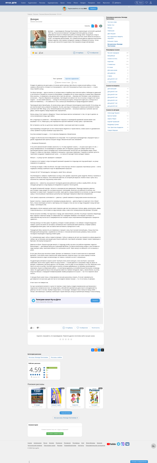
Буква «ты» (111, 25)
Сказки (23, 3)
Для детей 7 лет (112, 103)
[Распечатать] (100, 26)
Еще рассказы (65, 413)
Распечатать (96, 328)
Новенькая (111, 31)
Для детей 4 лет (112, 94)
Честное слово (112, 22)
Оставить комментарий (55, 433)
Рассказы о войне (56, 357)
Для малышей (112, 89)
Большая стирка (113, 41)
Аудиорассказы (53, 3)
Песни (76, 3)
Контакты (81, 445)
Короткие (110, 61)
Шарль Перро (112, 119)
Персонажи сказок (49, 445)
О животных (111, 64)
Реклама (59, 445)
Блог (98, 3)
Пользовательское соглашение (95, 445)
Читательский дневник (35, 445)
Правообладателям (70, 445)
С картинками (112, 82)
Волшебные (111, 56)
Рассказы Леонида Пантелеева (38, 357)
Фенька (110, 28)
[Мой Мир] (99, 350)
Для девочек (111, 73)
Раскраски (91, 3)
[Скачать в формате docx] (92, 26)
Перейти (93, 8)
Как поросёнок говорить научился (115, 37)
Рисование (67, 443)
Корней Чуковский (113, 121)
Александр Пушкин (113, 113)
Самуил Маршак (113, 130)
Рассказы (42, 3)
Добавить (117, 3)
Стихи (69, 3)
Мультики (106, 3)
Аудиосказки (32, 3)
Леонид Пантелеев (36, 21)
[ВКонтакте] (92, 350)
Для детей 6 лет (112, 100)
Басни (63, 3)
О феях (110, 76)
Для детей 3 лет (112, 91)
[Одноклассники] (95, 350)
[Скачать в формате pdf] (96, 26)
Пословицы (76, 443)
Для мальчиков (112, 70)
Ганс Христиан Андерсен (115, 127)
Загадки (83, 3)
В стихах (110, 67)
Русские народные (113, 53)
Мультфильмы (90, 443)
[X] (102, 350)
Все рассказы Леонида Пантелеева (65, 418)
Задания (99, 443)
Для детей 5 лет (112, 79)
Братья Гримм (112, 116)
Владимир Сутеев (113, 124)
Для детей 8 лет (112, 106)
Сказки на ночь (112, 58)
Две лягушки (111, 33)
